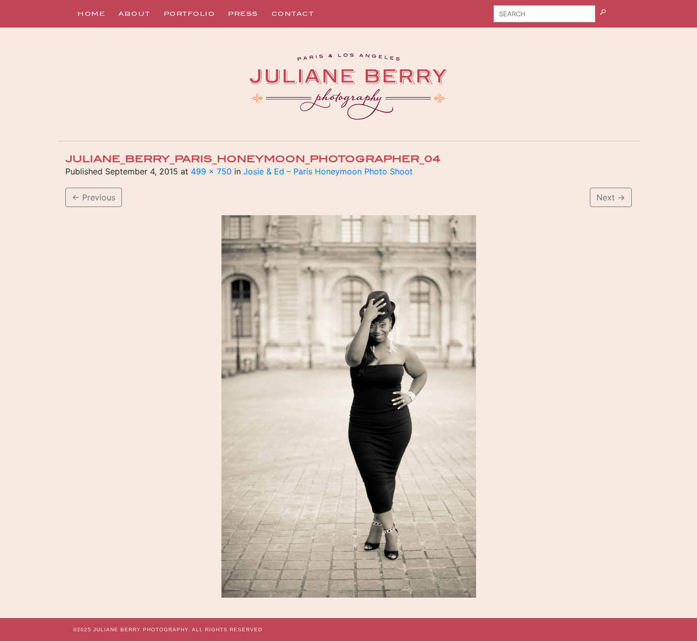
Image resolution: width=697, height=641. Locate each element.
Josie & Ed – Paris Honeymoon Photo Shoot (328, 171)
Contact (292, 13)
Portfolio (189, 13)
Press (243, 13)
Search (615, 17)
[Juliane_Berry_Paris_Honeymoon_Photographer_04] (348, 406)
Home (91, 13)
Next (610, 197)
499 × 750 (211, 171)
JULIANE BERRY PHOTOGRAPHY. (141, 629)
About (134, 13)
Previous (93, 197)
